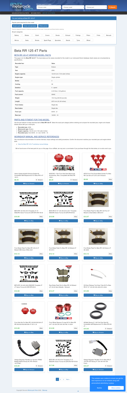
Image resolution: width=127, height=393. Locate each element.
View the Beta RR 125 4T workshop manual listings (33, 144)
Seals (27, 40)
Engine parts (17, 26)
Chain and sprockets (30, 26)
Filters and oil (43, 26)
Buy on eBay (99, 183)
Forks (98, 35)
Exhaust (67, 35)
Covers (47, 35)
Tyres (78, 40)
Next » (68, 379)
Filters (88, 35)
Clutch (37, 35)
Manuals (108, 35)
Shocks (37, 40)
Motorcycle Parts (33, 390)
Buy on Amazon (29, 183)
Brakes (27, 35)
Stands (68, 40)
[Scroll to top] (78, 391)
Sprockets (58, 40)
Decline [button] (99, 388)
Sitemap (44, 390)
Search (113, 7)
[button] (29, 170)
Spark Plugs (47, 40)
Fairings (78, 35)
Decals (58, 35)
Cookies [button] (111, 383)
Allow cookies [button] (115, 388)
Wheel (88, 40)
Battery (17, 35)
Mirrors (17, 40)
